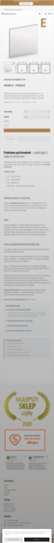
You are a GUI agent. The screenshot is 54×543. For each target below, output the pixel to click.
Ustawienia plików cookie (14, 539)
